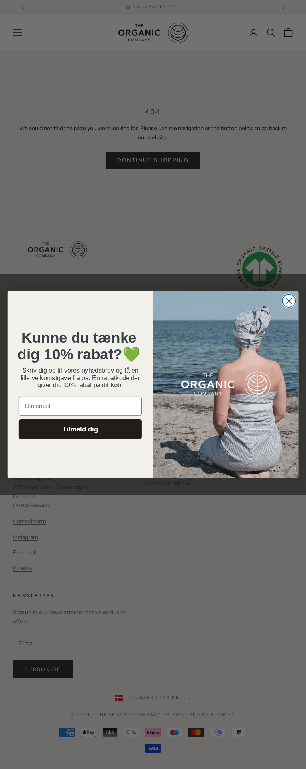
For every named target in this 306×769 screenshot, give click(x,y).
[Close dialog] (289, 300)
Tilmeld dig (80, 429)
